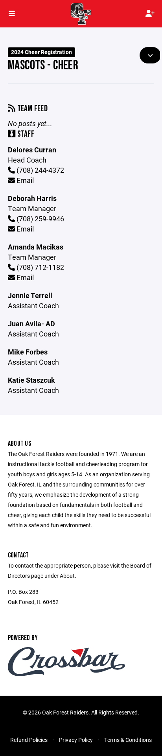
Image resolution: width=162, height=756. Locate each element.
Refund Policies (29, 739)
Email (24, 180)
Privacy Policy (76, 739)
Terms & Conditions (128, 739)
